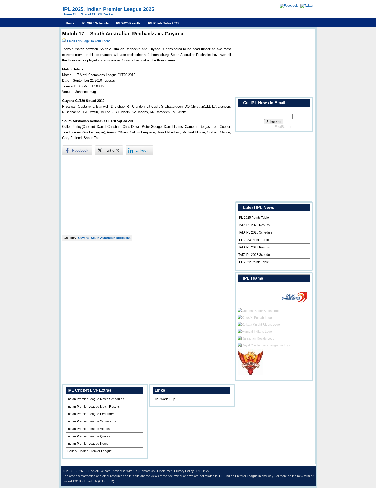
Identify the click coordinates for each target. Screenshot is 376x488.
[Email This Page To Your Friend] (64, 41)
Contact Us (147, 471)
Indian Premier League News (87, 443)
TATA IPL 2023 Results (254, 247)
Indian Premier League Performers (91, 414)
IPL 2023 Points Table (253, 240)
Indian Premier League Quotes (88, 436)
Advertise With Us (125, 471)
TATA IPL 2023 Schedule (255, 255)
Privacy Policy (184, 471)
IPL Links (202, 471)
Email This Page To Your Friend (89, 41)
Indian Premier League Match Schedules (95, 399)
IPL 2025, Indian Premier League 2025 (108, 9)
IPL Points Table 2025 (163, 23)
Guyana (83, 238)
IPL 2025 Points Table (253, 217)
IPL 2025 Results (128, 23)
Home (70, 23)
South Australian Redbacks (111, 238)
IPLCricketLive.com (97, 471)
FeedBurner (283, 127)
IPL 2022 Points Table (253, 262)
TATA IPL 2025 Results (254, 225)
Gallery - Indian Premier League (89, 451)
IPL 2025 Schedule (95, 23)
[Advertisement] (146, 195)
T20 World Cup (164, 399)
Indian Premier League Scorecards (91, 421)
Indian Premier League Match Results (93, 406)
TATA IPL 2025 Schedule (255, 232)
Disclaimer (164, 471)
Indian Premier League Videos (88, 429)
